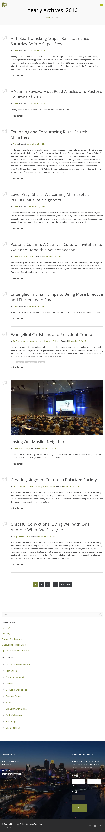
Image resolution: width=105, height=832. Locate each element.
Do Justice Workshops (16, 689)
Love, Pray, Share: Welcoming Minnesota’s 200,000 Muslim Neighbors (50, 197)
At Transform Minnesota (25, 341)
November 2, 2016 (47, 448)
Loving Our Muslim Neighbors (38, 441)
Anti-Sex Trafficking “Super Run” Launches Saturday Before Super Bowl (50, 41)
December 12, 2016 (35, 103)
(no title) (6, 628)
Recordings (24, 448)
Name (75, 776)
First (74, 785)
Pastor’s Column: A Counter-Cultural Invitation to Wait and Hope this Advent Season (56, 247)
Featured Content (14, 696)
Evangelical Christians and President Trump (51, 334)
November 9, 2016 (77, 341)
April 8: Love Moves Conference (17, 650)
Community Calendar (16, 677)
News (15, 50)
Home (48, 17)
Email (75, 792)
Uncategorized (13, 727)
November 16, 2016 (52, 256)
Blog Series (43, 486)
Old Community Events (16, 708)
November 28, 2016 (35, 144)
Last (89, 785)
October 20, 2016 (71, 486)
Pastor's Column (27, 256)
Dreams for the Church (13, 639)
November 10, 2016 (35, 306)
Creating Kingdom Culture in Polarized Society (54, 479)
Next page (65, 584)
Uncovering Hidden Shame (14, 644)
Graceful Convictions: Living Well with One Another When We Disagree (50, 526)
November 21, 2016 (35, 206)
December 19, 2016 (35, 50)
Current (9, 683)
